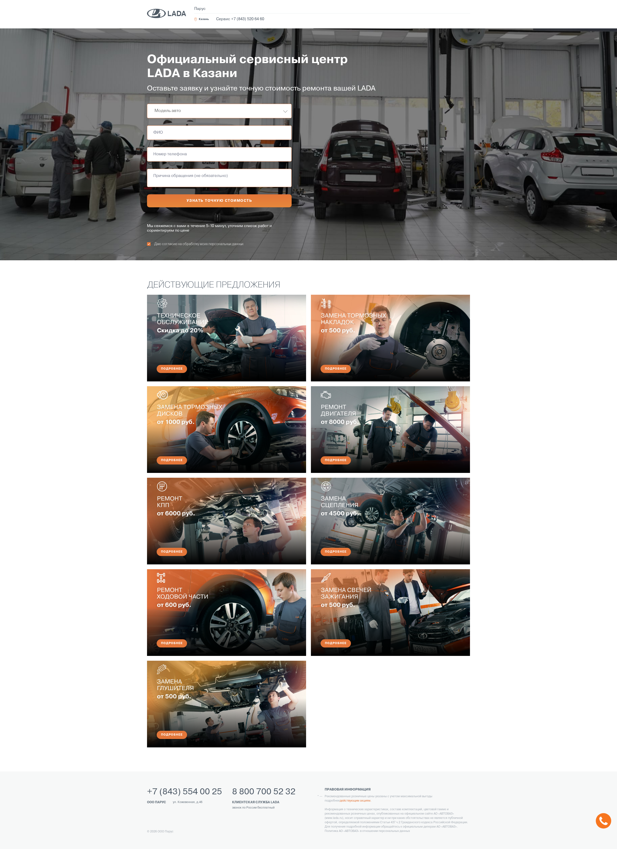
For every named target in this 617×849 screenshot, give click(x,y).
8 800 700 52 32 (263, 792)
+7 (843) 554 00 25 (184, 792)
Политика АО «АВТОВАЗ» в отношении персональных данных (367, 831)
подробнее (172, 369)
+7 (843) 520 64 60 (247, 19)
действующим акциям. (355, 801)
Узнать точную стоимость (219, 200)
